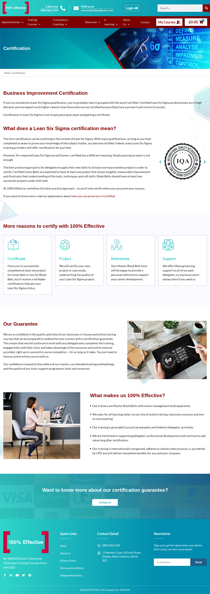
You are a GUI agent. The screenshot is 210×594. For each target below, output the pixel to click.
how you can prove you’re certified (93, 196)
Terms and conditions (72, 567)
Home (7, 73)
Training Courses (32, 22)
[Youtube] (17, 575)
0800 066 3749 (49, 10)
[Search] (206, 8)
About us (65, 553)
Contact (145, 22)
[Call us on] (62, 8)
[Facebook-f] (4, 575)
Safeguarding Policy (71, 575)
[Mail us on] (76, 8)
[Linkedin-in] (11, 575)
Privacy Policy (68, 560)
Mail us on (87, 6)
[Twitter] (23, 575)
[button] (160, 162)
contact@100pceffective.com (97, 10)
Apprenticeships (11, 22)
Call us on (52, 6)
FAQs (63, 545)
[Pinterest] (29, 575)
